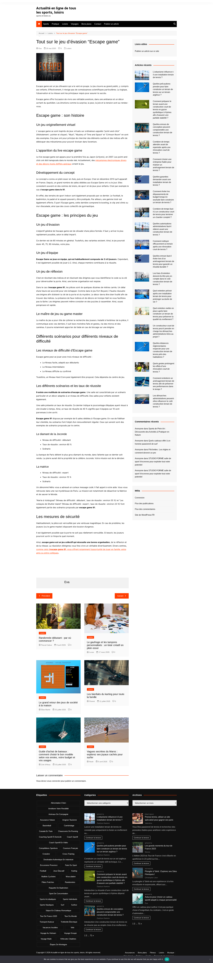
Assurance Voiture (47, 820)
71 (91, 935)
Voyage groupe (70, 933)
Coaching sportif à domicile (50, 837)
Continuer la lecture (93, 838)
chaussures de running (68, 831)
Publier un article (111, 24)
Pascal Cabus (46, 645)
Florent (92, 701)
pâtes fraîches (48, 882)
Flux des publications (144, 503)
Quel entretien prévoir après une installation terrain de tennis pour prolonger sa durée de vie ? (162, 296)
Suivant (120, 596)
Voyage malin (46, 939)
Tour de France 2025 (48, 916)
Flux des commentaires (145, 509)
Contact (97, 24)
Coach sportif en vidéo (58, 842)
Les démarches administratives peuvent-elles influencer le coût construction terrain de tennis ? (163, 401)
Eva (40, 48)
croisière (46, 854)
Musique (170, 953)
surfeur (74, 905)
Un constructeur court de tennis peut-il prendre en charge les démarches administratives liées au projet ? (163, 331)
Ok (167, 959)
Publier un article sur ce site (147, 51)
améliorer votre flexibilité (58, 809)
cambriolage (69, 825)
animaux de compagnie (58, 814)
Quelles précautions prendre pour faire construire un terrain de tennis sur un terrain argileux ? (163, 89)
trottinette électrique (69, 922)
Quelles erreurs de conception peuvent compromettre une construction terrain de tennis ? (162, 129)
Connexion (139, 498)
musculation (71, 876)
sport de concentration (58, 893)
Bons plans (86, 24)
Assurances (130, 953)
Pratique (55, 24)
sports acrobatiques (48, 899)
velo (72, 927)
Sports (46, 24)
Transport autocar (47, 922)
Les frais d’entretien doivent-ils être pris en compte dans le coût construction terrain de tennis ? (162, 278)
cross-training (68, 854)
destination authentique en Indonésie (58, 859)
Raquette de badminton (58, 888)
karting (74, 871)
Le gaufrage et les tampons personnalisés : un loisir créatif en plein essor (105, 645)
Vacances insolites (50, 927)
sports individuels (70, 899)
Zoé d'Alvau (45, 765)
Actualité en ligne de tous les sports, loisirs (56, 10)
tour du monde (70, 916)
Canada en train (46, 831)
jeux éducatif (58, 871)
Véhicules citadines (68, 939)
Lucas (91, 652)
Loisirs (65, 24)
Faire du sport (71, 865)
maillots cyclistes (48, 876)
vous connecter (53, 781)
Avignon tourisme (69, 820)
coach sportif (72, 837)
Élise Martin (45, 710)
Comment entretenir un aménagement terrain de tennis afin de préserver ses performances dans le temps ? (163, 383)
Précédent (46, 596)
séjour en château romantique (58, 910)
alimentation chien (58, 803)
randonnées (70, 882)
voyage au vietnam (48, 933)
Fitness (153, 953)
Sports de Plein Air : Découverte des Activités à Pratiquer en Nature (152, 432)
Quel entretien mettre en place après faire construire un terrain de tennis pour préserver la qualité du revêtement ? (163, 313)
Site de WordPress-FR (145, 515)
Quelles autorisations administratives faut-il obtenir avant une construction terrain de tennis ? (162, 229)
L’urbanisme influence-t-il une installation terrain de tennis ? (163, 74)
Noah (91, 762)
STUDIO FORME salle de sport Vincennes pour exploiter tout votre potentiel (153, 461)
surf (62, 905)
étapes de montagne (58, 944)
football (43, 871)
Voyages (75, 24)
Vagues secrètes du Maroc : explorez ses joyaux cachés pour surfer (105, 754)
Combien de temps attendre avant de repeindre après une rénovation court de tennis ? (161, 147)
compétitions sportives (48, 848)
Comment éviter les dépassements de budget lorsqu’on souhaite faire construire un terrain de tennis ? (163, 197)
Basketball (47, 825)
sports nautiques (47, 905)
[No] (210, 959)
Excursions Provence (48, 865)
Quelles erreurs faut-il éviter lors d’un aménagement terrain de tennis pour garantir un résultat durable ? (163, 261)
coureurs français (70, 848)
